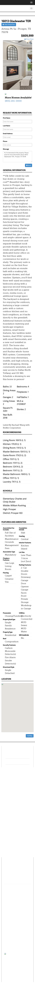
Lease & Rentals (8, 783)
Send (29, 165)
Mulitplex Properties (6, 794)
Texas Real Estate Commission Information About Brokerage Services (17, 973)
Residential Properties (6, 779)
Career (13, 866)
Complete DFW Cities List (24, 806)
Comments (21, 866)
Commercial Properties (7, 789)
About (6, 866)
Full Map (29, 736)
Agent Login (23, 824)
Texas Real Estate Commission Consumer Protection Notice (15, 961)
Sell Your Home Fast (9, 798)
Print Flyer (30, 39)
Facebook (15, 755)
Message (6, 149)
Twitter (14, 761)
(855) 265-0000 (13, 100)
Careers (5, 819)
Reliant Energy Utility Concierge (24, 801)
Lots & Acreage (8, 786)
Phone (5, 141)
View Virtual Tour (9, 24)
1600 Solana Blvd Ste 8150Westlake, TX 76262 (16, 876)
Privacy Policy (15, 954)
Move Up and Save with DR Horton (25, 779)
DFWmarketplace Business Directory (25, 793)
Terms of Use (22, 954)
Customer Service (9, 822)
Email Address (8, 134)
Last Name (6, 126)
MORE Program (24, 783)
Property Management (7, 812)
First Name (6, 118)
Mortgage (22, 797)
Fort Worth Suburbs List (25, 814)
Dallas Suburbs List (25, 810)
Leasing (5, 808)
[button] (17, 706)
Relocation (6, 816)
